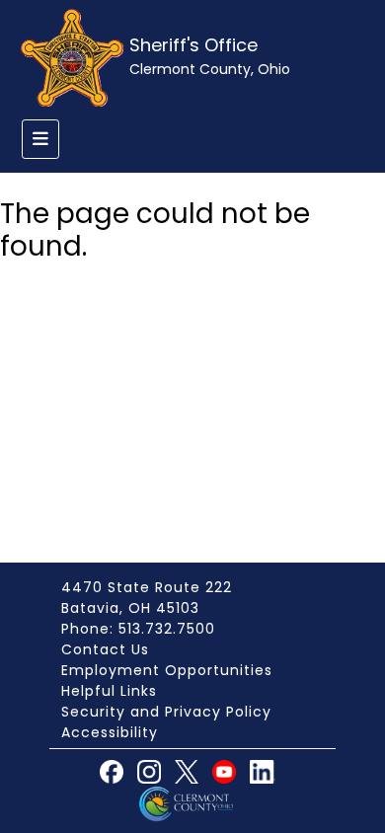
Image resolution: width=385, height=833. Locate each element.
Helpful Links (109, 691)
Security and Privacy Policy (166, 711)
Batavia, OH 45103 (130, 608)
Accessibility (109, 732)
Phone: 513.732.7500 (138, 629)
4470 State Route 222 (146, 587)
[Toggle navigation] (40, 139)
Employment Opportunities (166, 670)
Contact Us (105, 649)
